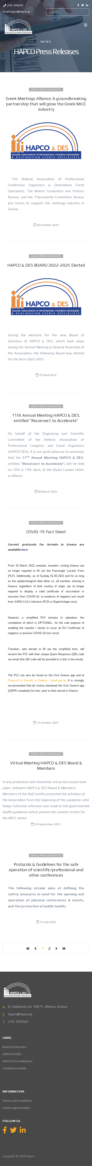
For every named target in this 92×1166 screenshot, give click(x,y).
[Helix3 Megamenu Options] (85, 25)
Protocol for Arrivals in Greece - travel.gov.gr (36, 680)
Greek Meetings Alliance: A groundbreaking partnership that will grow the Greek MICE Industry (46, 104)
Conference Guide (14, 1068)
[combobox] (67, 12)
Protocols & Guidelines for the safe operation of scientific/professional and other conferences (46, 869)
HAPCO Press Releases (46, 89)
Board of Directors (15, 1047)
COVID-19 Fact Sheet (46, 531)
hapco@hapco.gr (20, 11)
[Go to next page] (56, 948)
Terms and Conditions (17, 1100)
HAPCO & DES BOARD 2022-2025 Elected (46, 265)
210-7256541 (15, 5)
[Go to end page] (64, 948)
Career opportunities (16, 1107)
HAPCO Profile (12, 1054)
